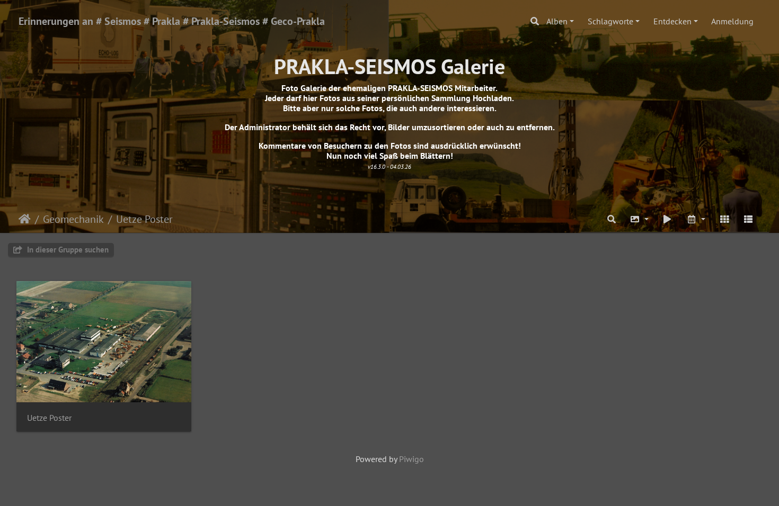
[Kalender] (695, 219)
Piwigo (411, 459)
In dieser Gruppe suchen (67, 250)
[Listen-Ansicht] (748, 219)
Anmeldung (732, 21)
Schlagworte (610, 21)
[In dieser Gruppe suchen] (611, 219)
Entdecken (672, 21)
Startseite (25, 219)
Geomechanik (73, 219)
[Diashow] (668, 219)
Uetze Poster (144, 219)
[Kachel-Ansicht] (724, 219)
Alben (557, 21)
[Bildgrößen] (639, 219)
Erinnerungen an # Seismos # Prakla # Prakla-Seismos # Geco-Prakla (172, 21)
